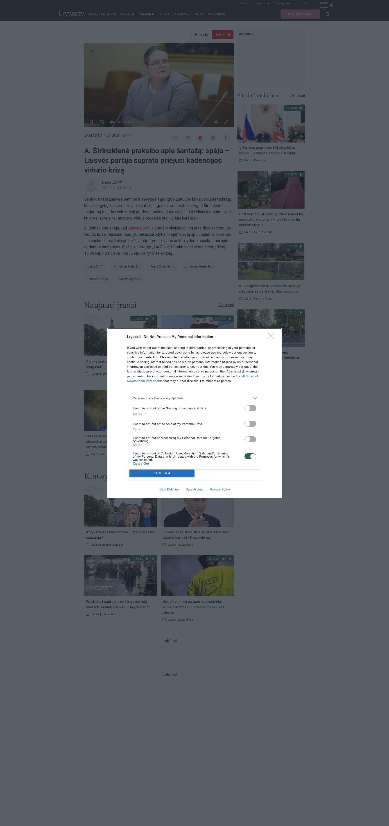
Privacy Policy (220, 489)
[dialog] (194, 413)
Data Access (194, 489)
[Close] (272, 337)
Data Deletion (169, 489)
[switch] (250, 408)
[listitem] (194, 398)
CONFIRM (162, 473)
